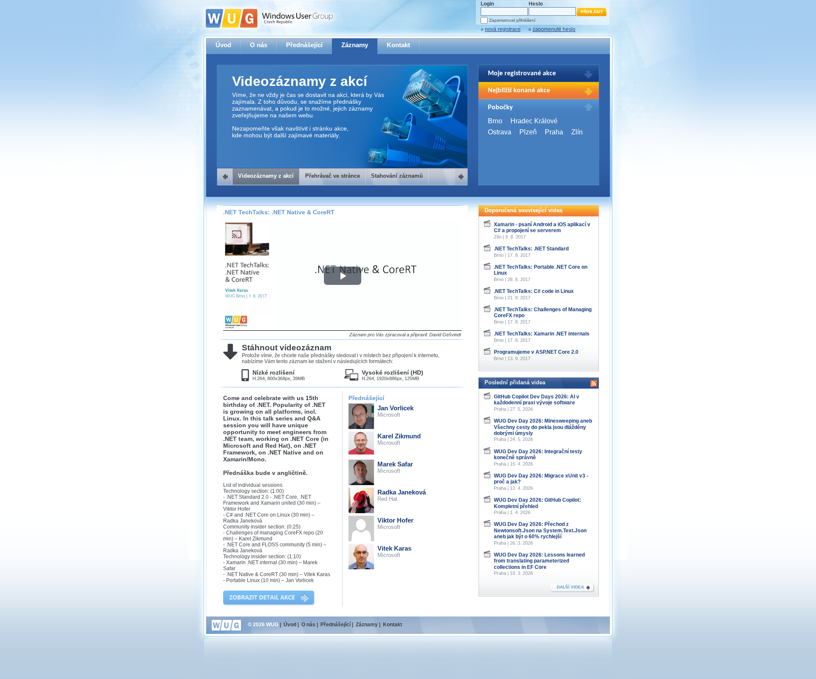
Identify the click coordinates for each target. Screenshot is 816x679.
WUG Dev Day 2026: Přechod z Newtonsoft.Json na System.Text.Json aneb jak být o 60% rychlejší (540, 530)
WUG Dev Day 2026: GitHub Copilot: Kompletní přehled (537, 503)
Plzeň (528, 132)
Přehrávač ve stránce (332, 176)
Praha (554, 132)
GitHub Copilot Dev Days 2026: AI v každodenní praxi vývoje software (536, 400)
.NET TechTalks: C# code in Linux (534, 291)
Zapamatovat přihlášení (512, 20)
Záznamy (354, 44)
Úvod (223, 44)
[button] (342, 275)
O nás (258, 44)
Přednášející (304, 44)
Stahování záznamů (397, 176)
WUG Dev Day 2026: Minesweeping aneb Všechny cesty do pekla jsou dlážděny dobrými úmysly (543, 427)
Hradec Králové (534, 121)
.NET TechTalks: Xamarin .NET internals (541, 334)
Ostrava (499, 132)
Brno (495, 121)
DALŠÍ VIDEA (570, 587)
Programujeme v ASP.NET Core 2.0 (536, 352)
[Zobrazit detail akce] (269, 598)
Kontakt (398, 44)
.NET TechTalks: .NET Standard (531, 249)
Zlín (577, 132)
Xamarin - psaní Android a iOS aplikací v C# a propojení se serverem (542, 227)
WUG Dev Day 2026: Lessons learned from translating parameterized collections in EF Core (539, 561)
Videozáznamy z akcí (266, 176)
